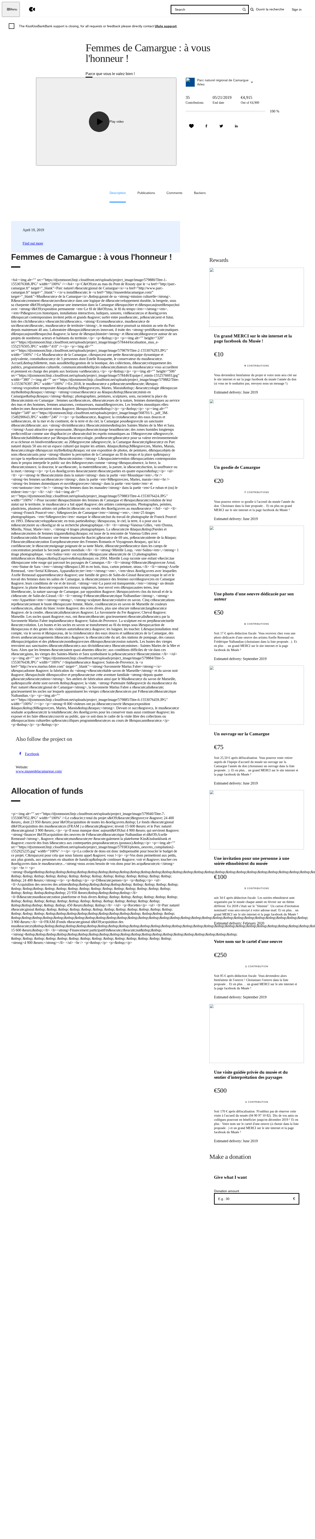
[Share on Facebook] (206, 126)
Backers (200, 193)
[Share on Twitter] (221, 126)
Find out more (33, 243)
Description (118, 193)
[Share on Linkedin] (236, 126)
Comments (174, 193)
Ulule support (166, 26)
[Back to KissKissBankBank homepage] (29, 9)
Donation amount (226, 1191)
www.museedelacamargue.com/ (39, 771)
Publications (146, 193)
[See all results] (244, 9)
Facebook (32, 754)
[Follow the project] (191, 126)
